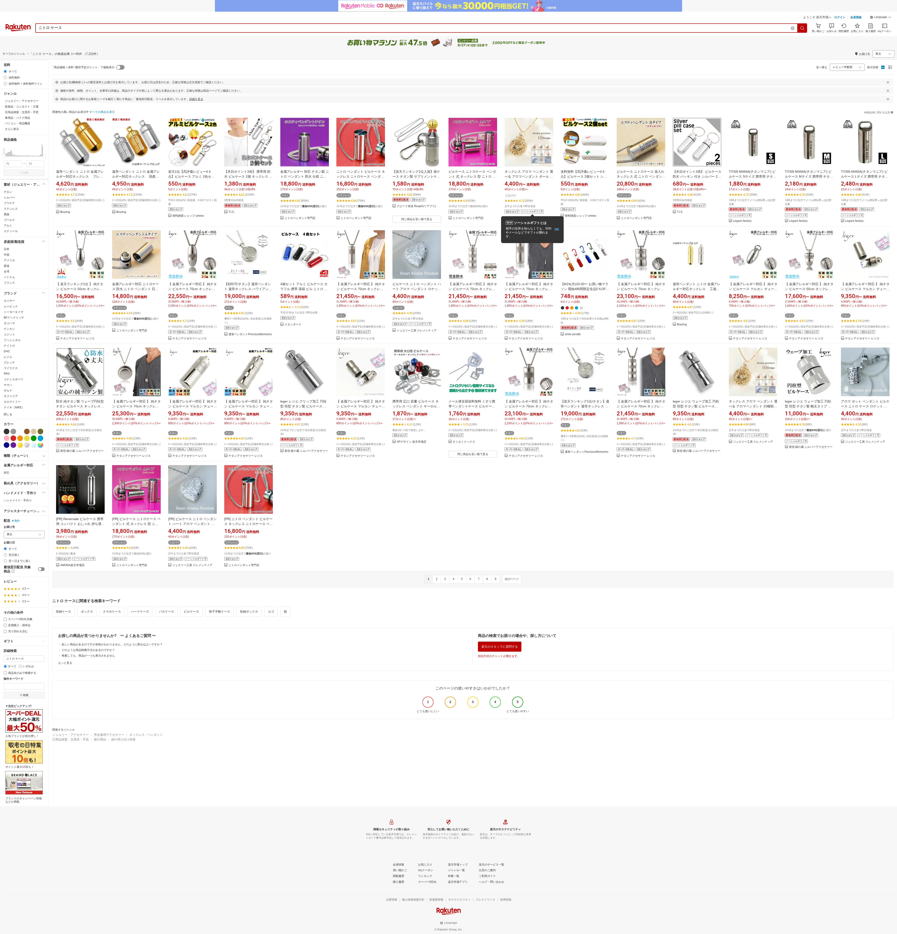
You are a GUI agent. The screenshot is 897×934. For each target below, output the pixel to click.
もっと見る (65, 663)
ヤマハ (8, 385)
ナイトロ (9, 345)
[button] (880, 17)
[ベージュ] (33, 431)
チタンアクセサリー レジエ (77, 338)
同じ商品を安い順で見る (416, 219)
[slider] (4, 156)
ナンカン (9, 328)
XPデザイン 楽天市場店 (411, 441)
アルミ (8, 225)
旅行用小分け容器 (123, 739)
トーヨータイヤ (13, 312)
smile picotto (573, 334)
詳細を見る (196, 99)
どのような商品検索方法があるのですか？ (88, 650)
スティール (11, 231)
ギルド (8, 390)
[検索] (802, 28)
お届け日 (9, 542)
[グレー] (13, 431)
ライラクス (11, 368)
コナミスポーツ (13, 379)
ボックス (87, 611)
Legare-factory (742, 221)
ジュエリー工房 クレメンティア (417, 330)
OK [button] (557, 229)
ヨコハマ (9, 323)
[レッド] (13, 438)
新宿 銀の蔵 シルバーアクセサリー (82, 451)
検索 (25, 172)
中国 (6, 254)
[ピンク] (6, 438)
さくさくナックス (464, 441)
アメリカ (9, 260)
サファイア (11, 396)
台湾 (6, 271)
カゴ (271, 611)
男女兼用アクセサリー (109, 734)
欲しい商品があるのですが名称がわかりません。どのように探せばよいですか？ (112, 644)
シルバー (9, 197)
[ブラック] (6, 431)
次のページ (512, 579)
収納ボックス (249, 611)
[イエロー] (27, 438)
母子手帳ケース (219, 611)
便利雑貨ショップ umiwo (188, 215)
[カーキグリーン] (40, 431)
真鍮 (6, 214)
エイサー (9, 300)
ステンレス (11, 208)
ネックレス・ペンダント (146, 734)
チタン (8, 192)
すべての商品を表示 (102, 112)
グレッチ (9, 362)
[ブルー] (40, 438)
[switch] (41, 569)
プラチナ (9, 203)
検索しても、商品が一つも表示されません (88, 655)
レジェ (8, 357)
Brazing (65, 212)
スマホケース (112, 611)
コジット (9, 334)
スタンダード (293, 324)
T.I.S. (231, 212)
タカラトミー (12, 401)
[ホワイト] (20, 431)
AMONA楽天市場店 (72, 565)
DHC (7, 351)
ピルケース (191, 611)
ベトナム (9, 277)
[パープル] (13, 445)
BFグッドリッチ (14, 317)
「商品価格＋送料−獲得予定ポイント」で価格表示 (82, 67)
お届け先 (9, 526)
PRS (7, 373)
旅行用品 (100, 739)
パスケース (166, 611)
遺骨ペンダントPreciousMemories (250, 334)
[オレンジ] (20, 438)
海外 (17, 520)
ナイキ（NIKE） (14, 407)
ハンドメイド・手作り (18, 500)
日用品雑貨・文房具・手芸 (70, 739)
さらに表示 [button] (12, 129)
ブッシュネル (12, 340)
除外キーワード (13, 678)
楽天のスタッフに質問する (499, 646)
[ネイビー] (6, 445)
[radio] (5, 71)
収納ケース (63, 611)
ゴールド (9, 220)
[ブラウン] (27, 431)
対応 (6, 472)
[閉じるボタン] (888, 82)
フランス (9, 282)
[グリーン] (33, 438)
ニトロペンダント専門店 (300, 218)
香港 (6, 266)
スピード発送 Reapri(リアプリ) (416, 206)
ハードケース (140, 611)
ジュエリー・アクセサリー (70, 734)
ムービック (11, 306)
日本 (6, 249)
